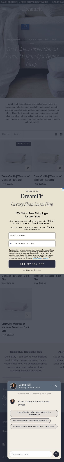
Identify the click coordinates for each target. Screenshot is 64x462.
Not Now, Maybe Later (32, 270)
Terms (46, 258)
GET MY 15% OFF (32, 263)
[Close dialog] (63, 189)
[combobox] (13, 243)
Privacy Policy (37, 258)
